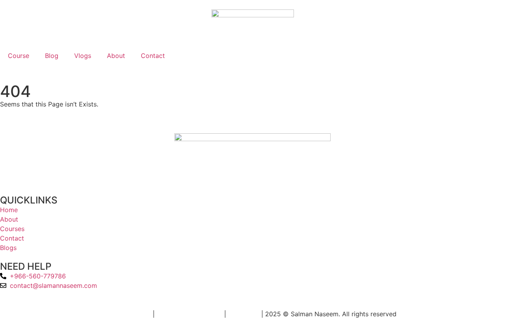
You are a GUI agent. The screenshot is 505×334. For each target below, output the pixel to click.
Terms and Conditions (189, 314)
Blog (51, 56)
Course (18, 56)
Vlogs (82, 56)
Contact (153, 56)
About (116, 56)
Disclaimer (243, 314)
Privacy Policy (129, 314)
